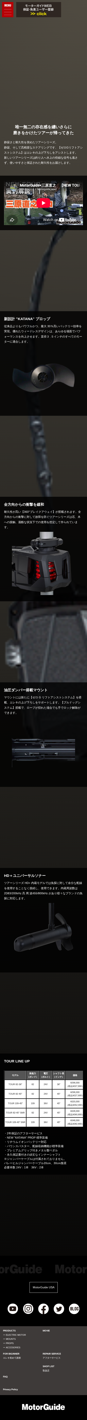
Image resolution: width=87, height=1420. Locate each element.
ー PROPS (8, 1343)
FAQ (5, 1376)
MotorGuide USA (43, 1287)
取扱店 (46, 1370)
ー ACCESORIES (11, 1347)
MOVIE (46, 1330)
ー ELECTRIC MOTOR (14, 1335)
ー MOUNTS (9, 1339)
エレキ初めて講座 (12, 1358)
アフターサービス (51, 1358)
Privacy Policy (10, 1389)
